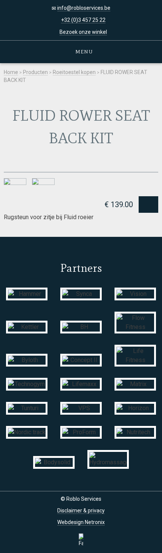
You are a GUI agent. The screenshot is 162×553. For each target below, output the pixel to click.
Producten (35, 72)
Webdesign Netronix (81, 522)
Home (11, 72)
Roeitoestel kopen (74, 72)
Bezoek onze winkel (83, 32)
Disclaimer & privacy (81, 511)
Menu (83, 52)
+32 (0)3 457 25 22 (83, 20)
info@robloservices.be (83, 8)
